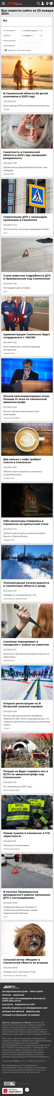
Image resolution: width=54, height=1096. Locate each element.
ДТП (5, 233)
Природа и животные (15, 599)
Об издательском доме (15, 991)
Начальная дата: (9, 41)
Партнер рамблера (24, 1083)
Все (5, 20)
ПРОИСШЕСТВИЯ (11, 418)
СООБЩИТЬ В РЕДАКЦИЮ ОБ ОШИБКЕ (21, 1015)
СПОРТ (6, 728)
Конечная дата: (9, 46)
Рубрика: (6, 36)
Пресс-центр (36, 991)
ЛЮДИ (6, 109)
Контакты (7, 1004)
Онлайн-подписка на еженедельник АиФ (24, 1008)
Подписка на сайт (25, 1004)
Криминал (9, 661)
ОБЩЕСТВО (8, 174)
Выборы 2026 (33, 1011)
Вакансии (18, 995)
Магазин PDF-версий (13, 1011)
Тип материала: (9, 30)
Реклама (6, 995)
